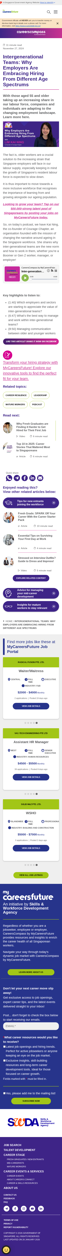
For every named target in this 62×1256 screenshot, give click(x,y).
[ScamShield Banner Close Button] (57, 23)
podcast (37, 404)
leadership (40, 395)
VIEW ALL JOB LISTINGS (31, 875)
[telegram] (17, 478)
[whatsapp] (9, 478)
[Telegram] (6, 1208)
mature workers (15, 404)
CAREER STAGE (14, 1155)
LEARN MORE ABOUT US (31, 972)
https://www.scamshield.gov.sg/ (28, 26)
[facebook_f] (24, 478)
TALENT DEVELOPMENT (19, 1150)
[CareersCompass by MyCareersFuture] (10, 12)
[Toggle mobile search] (49, 12)
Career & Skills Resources (22, 1183)
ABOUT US (11, 1188)
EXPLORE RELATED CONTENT (31, 578)
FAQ (6, 1202)
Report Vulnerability (16, 1227)
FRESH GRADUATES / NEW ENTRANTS (25, 1159)
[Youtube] (32, 1208)
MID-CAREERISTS (15, 1163)
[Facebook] (15, 1208)
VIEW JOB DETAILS (31, 706)
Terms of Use (11, 1220)
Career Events (15, 1176)
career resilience (16, 395)
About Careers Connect (20, 1179)
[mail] (40, 478)
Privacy (8, 1224)
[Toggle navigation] (56, 11)
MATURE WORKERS (16, 1167)
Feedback (9, 1198)
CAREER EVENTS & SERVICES (24, 1171)
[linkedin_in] (32, 478)
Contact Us (10, 1195)
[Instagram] (24, 1208)
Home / (10, 621)
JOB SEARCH (12, 1145)
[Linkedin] (41, 1208)
